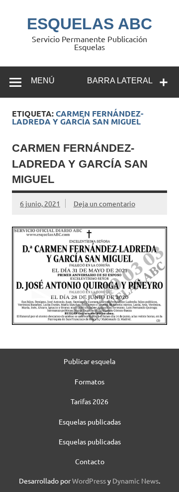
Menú (43, 80)
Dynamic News (135, 480)
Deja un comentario (104, 203)
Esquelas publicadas (90, 421)
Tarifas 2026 (89, 401)
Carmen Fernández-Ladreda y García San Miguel (80, 163)
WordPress (89, 480)
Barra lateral (120, 80)
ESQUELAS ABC (89, 24)
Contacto (89, 461)
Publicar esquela (89, 361)
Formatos (89, 381)
